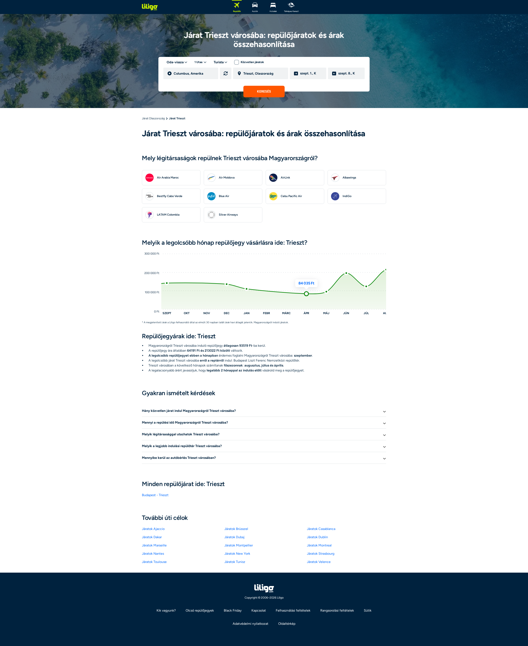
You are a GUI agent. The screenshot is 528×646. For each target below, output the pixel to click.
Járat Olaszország (153, 118)
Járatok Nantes (153, 554)
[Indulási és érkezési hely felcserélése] (225, 73)
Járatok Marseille (154, 545)
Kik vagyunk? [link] (166, 610)
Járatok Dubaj (234, 537)
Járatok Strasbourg (320, 554)
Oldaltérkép (286, 624)
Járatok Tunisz (234, 562)
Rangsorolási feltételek (337, 610)
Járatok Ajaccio (153, 529)
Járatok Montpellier (238, 545)
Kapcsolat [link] (258, 610)
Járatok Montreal (319, 545)
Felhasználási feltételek (293, 610)
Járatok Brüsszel (236, 529)
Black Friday (233, 610)
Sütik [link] (367, 610)
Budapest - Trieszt (155, 495)
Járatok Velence (319, 562)
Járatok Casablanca (321, 529)
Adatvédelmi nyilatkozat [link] (250, 624)
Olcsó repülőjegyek (200, 610)
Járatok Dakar (152, 537)
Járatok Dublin (317, 537)
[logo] (150, 7)
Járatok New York (237, 554)
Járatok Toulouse (154, 562)
